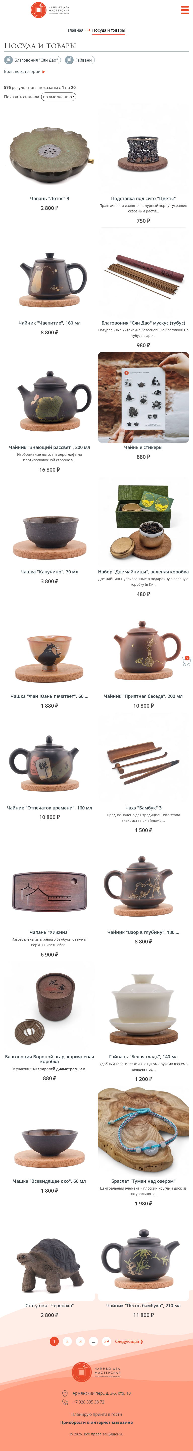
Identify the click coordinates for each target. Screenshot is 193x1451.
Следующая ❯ (129, 1341)
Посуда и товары (108, 30)
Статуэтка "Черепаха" (49, 1305)
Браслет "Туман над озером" (143, 1181)
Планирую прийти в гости (96, 1414)
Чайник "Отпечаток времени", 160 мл (49, 808)
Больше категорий (22, 71)
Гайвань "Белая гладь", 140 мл (143, 1057)
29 (106, 1341)
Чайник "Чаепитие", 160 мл (50, 323)
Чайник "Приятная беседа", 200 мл (143, 696)
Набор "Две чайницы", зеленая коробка (143, 572)
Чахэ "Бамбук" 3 (143, 808)
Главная (75, 30)
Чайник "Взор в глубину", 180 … (143, 932)
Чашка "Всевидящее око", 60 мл (49, 1181)
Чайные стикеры (143, 447)
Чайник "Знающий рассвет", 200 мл (49, 447)
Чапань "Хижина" (50, 932)
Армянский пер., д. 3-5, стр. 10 (101, 1393)
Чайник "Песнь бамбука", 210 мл (143, 1305)
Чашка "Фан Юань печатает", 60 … (49, 696)
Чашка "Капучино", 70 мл (49, 572)
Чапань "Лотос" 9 (49, 198)
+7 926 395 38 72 (88, 1402)
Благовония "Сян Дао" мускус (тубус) (143, 323)
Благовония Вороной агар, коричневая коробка (49, 1059)
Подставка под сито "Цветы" (143, 198)
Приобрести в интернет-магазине (96, 1422)
